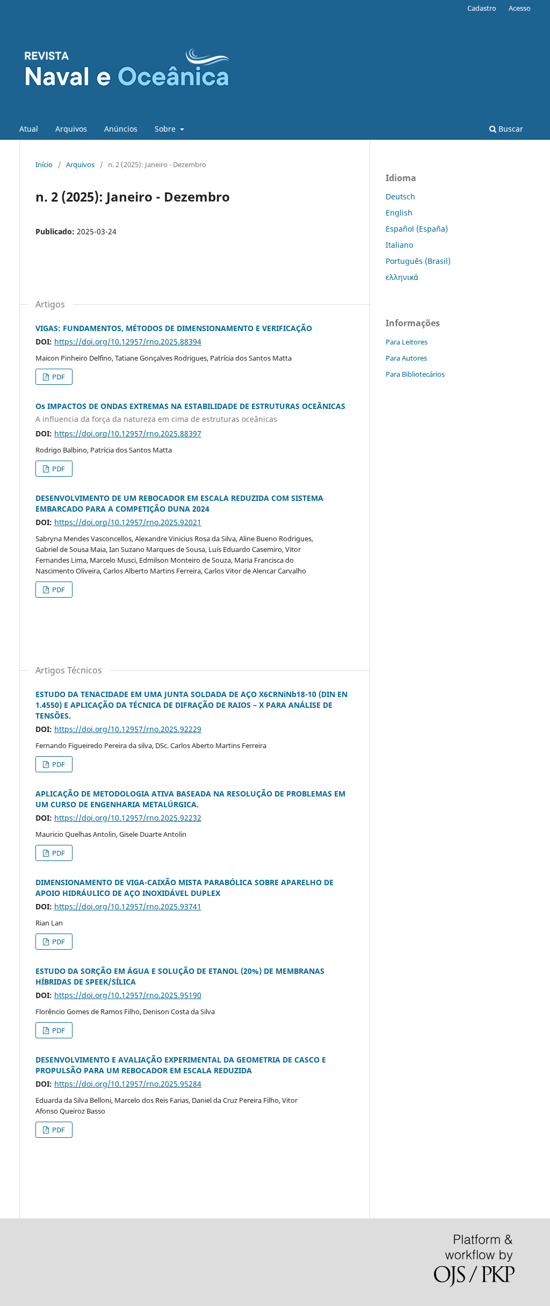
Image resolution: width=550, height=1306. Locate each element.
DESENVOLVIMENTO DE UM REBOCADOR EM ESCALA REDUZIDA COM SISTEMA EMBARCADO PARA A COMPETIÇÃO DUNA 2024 (179, 503)
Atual (28, 129)
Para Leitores (407, 342)
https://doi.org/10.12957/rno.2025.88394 (127, 341)
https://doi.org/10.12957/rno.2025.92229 (127, 729)
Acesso (520, 8)
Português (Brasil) (418, 261)
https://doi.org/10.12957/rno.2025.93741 (127, 906)
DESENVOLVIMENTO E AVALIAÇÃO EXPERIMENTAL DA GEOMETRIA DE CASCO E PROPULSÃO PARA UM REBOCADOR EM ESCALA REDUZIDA (180, 1064)
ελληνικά (402, 277)
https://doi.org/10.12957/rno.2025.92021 (127, 522)
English (399, 212)
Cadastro (481, 8)
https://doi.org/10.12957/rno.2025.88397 (127, 433)
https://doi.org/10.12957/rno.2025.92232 (127, 818)
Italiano (399, 245)
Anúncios (121, 129)
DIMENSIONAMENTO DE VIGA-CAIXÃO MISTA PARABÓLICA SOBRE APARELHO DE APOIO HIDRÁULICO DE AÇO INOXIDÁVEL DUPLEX (184, 887)
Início (44, 164)
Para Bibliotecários (415, 374)
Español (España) (417, 229)
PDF (57, 377)
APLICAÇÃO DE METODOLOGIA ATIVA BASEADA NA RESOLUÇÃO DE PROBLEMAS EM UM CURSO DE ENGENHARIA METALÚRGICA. (190, 798)
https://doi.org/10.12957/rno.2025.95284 (127, 1084)
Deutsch (400, 196)
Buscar (509, 129)
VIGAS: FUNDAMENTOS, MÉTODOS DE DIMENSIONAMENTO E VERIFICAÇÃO (173, 328)
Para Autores (406, 358)
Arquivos (71, 129)
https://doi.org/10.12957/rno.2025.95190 (127, 995)
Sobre (166, 129)
